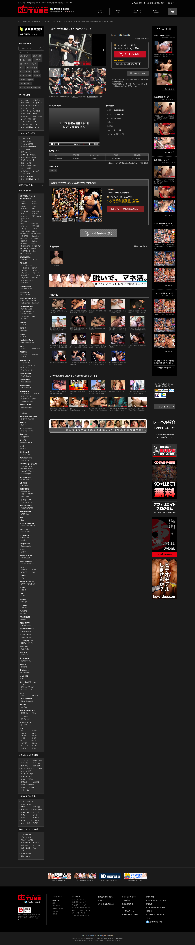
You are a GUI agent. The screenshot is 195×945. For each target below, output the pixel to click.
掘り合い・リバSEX (27, 787)
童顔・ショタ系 (26, 163)
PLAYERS (23, 611)
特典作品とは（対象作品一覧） (127, 64)
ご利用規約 (150, 897)
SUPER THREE (25, 635)
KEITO (34, 741)
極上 (34, 251)
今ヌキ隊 (24, 259)
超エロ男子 (25, 275)
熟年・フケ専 (37, 116)
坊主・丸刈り (37, 845)
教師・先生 (24, 809)
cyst (22, 678)
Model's (35, 231)
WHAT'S (24, 572)
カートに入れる (132, 54)
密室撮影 (24, 782)
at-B (33, 316)
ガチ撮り (35, 224)
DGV (21, 728)
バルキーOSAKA (27, 494)
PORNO (24, 357)
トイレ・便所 (37, 768)
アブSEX (35, 273)
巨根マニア (25, 399)
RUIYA (23, 736)
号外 (34, 244)
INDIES (23, 206)
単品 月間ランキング (79, 905)
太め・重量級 (25, 149)
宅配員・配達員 (26, 804)
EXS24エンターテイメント (29, 464)
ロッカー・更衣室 (27, 779)
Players (24, 613)
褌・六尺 (24, 820)
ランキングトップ (78, 899)
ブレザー (36, 815)
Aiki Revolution (25, 512)
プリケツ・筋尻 (32, 68)
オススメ (55, 911)
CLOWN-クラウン (26, 641)
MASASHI (24, 746)
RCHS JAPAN (25, 623)
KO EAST (23, 263)
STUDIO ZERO (25, 257)
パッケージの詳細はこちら (127, 209)
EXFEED (35, 303)
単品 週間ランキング (79, 902)
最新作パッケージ (58, 908)
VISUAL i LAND (26, 314)
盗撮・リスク (25, 105)
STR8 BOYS (24, 391)
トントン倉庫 (24, 452)
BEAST (23, 201)
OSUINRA (23, 605)
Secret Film (36, 211)
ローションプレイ (27, 776)
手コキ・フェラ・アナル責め (30, 111)
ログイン (174, 3)
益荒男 (34, 268)
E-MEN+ (23, 322)
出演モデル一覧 (139, 246)
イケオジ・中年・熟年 (28, 165)
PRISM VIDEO (25, 617)
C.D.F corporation (26, 306)
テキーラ (24, 684)
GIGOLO (24, 241)
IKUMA (34, 743)
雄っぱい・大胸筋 (25, 60)
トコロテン (37, 60)
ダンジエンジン (25, 722)
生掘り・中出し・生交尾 (29, 113)
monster (35, 278)
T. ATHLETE (25, 246)
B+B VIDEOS (24, 529)
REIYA (34, 746)
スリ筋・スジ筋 (26, 141)
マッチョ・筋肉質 (27, 144)
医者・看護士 (37, 809)
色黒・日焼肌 (25, 848)
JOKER (35, 206)
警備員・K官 (25, 812)
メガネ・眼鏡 (25, 823)
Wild (34, 572)
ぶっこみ (24, 273)
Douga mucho (25, 544)
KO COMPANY (25, 199)
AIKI (22, 731)
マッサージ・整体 (25, 76)
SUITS (23, 214)
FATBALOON (25, 558)
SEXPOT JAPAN (27, 469)
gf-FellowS (25, 316)
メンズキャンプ (25, 500)
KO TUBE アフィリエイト (155, 914)
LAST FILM (25, 514)
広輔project (24, 434)
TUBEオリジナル (25, 83)
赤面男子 (23, 328)
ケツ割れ (36, 820)
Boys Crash (25, 278)
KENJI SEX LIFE (26, 458)
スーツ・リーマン (25, 72)
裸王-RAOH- (36, 216)
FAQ (123, 907)
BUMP (34, 201)
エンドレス (36, 275)
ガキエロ (24, 226)
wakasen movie (26, 405)
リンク (148, 918)
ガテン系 (37, 76)
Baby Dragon (26, 474)
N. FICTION (36, 234)
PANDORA (25, 211)
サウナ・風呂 (25, 768)
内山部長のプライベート (28, 417)
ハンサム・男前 (26, 853)
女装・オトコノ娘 (27, 176)
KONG (22, 588)
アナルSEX (24, 100)
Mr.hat (22, 693)
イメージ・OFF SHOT (28, 121)
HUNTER (24, 236)
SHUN (34, 731)
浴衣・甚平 (36, 807)
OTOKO (35, 248)
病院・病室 (36, 765)
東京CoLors (24, 670)
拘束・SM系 (25, 103)
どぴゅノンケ (26, 221)
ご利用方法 (126, 900)
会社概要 (149, 904)
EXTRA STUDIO (26, 555)
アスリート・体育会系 (28, 155)
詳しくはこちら (164, 407)
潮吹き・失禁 (37, 56)
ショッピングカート (129, 897)
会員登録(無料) (92, 96)
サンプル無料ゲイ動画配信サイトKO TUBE (33, 22)
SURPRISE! (25, 231)
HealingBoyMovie (26, 340)
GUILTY (35, 354)
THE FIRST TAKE (27, 396)
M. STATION (25, 251)
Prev (51, 50)
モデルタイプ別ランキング (81, 915)
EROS (34, 204)
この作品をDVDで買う (101, 233)
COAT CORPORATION (28, 298)
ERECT (22, 550)
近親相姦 (36, 782)
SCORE (24, 244)
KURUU (24, 209)
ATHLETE (35, 394)
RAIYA (23, 733)
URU (34, 748)
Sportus (24, 239)
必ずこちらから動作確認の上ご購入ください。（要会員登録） (128, 163)
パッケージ (56, 905)
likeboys (23, 599)
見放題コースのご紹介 (130, 914)
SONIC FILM (36, 246)
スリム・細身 (25, 138)
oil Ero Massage (27, 401)
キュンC (35, 259)
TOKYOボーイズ (27, 280)
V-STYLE (35, 270)
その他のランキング (164, 368)
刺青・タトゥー (26, 856)
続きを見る (168, 89)
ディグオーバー (25, 440)
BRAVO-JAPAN (25, 286)
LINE (34, 209)
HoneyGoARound (27, 471)
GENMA (23, 576)
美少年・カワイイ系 (27, 160)
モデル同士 (24, 763)
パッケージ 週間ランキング (81, 907)
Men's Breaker (25, 374)
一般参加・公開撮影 (26, 80)
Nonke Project (25, 380)
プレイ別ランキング (78, 913)
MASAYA (24, 741)
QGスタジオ (24, 716)
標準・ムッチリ (26, 152)
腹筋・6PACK (24, 64)
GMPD (22, 68)
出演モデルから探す (26, 185)
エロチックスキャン (28, 365)
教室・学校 (24, 765)
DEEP (23, 204)
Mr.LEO (35, 695)
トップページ (100, 11)
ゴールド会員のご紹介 (106, 904)
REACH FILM (25, 385)
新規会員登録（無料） (158, 3)
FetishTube (24, 647)
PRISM (23, 619)
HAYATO (24, 743)
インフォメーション (129, 911)
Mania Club (25, 234)
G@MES (23, 567)
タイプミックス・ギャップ (30, 171)
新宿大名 (23, 664)
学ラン (23, 815)
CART (172, 11)
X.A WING (24, 319)
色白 (34, 848)
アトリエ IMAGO (27, 363)
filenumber (25, 496)
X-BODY (24, 216)
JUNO (34, 229)
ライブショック (26, 370)
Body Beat (36, 348)
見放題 (55, 914)
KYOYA (23, 748)
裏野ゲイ (23, 423)
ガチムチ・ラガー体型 (28, 146)
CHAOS (24, 270)
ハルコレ (23, 411)
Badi (21, 518)
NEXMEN (23, 483)
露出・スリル (37, 105)
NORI (34, 738)
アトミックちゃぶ (27, 687)
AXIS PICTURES (26, 506)
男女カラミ (24, 116)
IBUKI (34, 736)
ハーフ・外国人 (26, 168)
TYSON (35, 239)
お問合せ (149, 911)
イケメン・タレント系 (28, 157)
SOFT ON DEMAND (27, 629)
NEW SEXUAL (26, 631)
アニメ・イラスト (27, 173)
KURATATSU (25, 303)
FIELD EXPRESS (26, 561)
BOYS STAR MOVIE (27, 523)
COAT (34, 300)
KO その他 (25, 248)
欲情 (34, 399)
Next (103, 50)
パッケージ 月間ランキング (81, 910)
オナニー (36, 108)
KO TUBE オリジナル (27, 196)
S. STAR (35, 214)
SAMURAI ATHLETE (28, 466)
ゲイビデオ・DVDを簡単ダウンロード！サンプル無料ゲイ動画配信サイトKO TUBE (45, 3)
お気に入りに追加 (139, 73)
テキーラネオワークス (28, 682)
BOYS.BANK (24, 292)
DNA (21, 593)
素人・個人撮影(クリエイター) (30, 87)
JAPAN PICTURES (27, 582)
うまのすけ (25, 268)
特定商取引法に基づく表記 (155, 907)
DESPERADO (25, 535)
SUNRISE (24, 283)
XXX (22, 224)
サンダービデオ (26, 689)
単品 (54, 903)
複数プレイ (36, 100)
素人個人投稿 (24, 658)
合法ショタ (25, 219)
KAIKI (23, 738)
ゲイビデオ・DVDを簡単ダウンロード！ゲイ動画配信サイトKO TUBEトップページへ (29, 897)
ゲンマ (23, 578)
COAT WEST (25, 300)
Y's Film (23, 705)
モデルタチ (36, 763)
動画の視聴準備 (127, 904)
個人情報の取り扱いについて (156, 900)
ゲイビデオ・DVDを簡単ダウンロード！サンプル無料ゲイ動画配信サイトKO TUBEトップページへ (33, 9)
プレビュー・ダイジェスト (30, 124)
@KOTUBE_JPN (155, 922)
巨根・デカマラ (25, 56)
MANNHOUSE (25, 360)
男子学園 (35, 226)
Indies (34, 241)
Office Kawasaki (26, 699)
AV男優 (35, 823)
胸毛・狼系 (24, 845)
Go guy (23, 229)
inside (23, 348)
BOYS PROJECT (27, 265)
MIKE (34, 733)
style (34, 570)
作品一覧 (69, 22)
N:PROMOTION (25, 477)
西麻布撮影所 (24, 489)
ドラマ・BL (25, 790)
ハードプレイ (37, 103)
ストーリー (24, 108)
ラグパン (36, 817)
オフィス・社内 (26, 771)
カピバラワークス (26, 428)
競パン (36, 72)
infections (35, 236)
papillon (24, 540)
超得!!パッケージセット (28, 711)
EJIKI (23, 596)
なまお (22, 446)
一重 (22, 851)
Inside (22, 346)
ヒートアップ (26, 368)
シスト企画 (24, 676)
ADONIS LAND (26, 309)
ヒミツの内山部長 (27, 419)
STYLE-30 (23, 653)
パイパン (34, 64)
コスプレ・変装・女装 (28, 119)
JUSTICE (23, 352)
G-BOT (22, 334)
